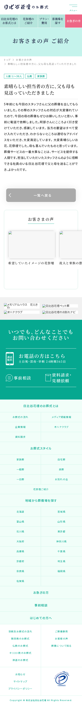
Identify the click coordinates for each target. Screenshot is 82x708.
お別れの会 (61, 479)
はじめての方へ (41, 618)
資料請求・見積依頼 (62, 377)
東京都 (61, 531)
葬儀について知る (61, 645)
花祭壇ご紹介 (41, 489)
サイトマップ (20, 681)
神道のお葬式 (20, 660)
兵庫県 (20, 551)
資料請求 (20, 436)
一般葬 (20, 469)
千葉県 (61, 551)
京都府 (20, 561)
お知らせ (20, 674)
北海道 (20, 511)
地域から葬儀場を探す (41, 500)
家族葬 (20, 459)
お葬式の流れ (20, 417)
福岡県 (61, 571)
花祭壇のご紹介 (28, 21)
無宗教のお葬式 (20, 638)
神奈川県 (61, 541)
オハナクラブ (61, 426)
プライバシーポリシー (20, 688)
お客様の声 (61, 638)
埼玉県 (61, 561)
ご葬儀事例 (61, 631)
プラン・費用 (44, 21)
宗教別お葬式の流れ (20, 631)
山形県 (61, 521)
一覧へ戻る (43, 195)
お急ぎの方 (74, 21)
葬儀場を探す (57, 21)
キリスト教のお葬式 (20, 652)
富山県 (20, 521)
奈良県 (20, 571)
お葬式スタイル (41, 448)
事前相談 (22, 378)
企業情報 (20, 426)
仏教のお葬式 (20, 645)
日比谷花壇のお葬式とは (9, 21)
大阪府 (20, 541)
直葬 (61, 469)
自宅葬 (61, 459)
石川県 (20, 531)
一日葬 (20, 479)
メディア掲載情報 (61, 417)
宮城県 (61, 511)
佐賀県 (20, 581)
